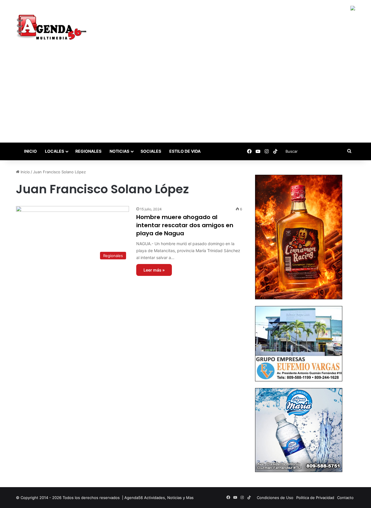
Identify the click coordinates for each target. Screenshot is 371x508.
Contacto (345, 497)
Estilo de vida (185, 151)
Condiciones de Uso (275, 497)
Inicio (30, 151)
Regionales (88, 151)
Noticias (119, 151)
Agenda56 (133, 497)
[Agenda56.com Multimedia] (52, 28)
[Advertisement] (185, 99)
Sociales (151, 151)
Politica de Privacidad (315, 497)
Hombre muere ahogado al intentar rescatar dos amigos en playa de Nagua (184, 225)
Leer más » (154, 269)
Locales (54, 151)
